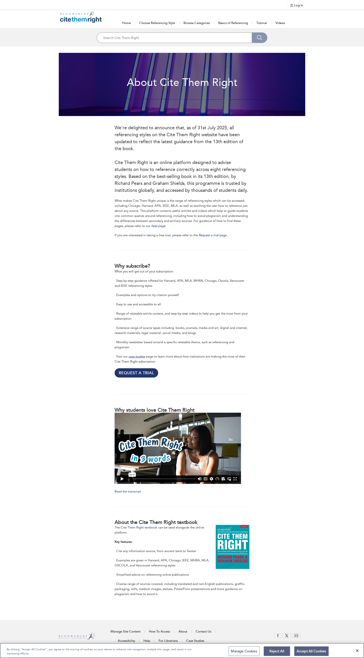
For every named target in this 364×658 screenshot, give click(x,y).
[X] (286, 635)
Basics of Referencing (233, 23)
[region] (182, 650)
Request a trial (209, 235)
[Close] (357, 650)
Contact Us (203, 631)
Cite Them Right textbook (139, 527)
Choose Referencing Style (157, 23)
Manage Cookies (244, 651)
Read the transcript (128, 491)
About (182, 631)
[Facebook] (277, 635)
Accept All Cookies (311, 651)
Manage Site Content (126, 631)
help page (158, 226)
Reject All (276, 651)
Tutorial (261, 23)
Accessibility (126, 641)
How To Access (159, 631)
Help (146, 641)
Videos (280, 23)
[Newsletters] (296, 635)
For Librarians (168, 641)
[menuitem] (278, 635)
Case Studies (195, 641)
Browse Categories (196, 23)
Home (126, 23)
